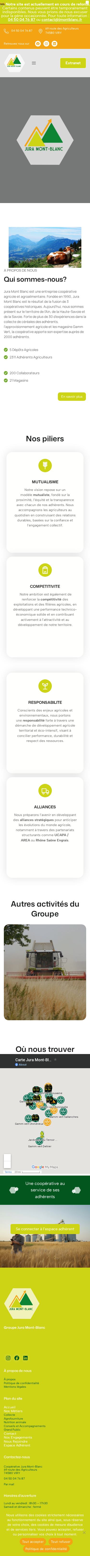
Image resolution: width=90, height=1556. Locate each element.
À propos (10, 1379)
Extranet (73, 63)
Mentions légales (15, 1386)
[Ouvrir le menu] (34, 63)
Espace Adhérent (17, 1445)
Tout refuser (60, 1542)
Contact (10, 1434)
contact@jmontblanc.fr (62, 19)
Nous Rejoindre (16, 1441)
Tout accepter (33, 1542)
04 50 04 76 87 (21, 19)
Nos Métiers (13, 1411)
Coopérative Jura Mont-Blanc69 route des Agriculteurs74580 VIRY (23, 1469)
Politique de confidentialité (21, 1383)
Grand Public (12, 1429)
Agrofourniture (13, 1418)
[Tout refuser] (84, 1532)
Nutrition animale (15, 1422)
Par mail (9, 1484)
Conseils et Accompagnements (25, 1426)
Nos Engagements (18, 1437)
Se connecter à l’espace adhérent (45, 1229)
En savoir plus (72, 397)
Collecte (9, 1414)
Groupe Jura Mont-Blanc (24, 1327)
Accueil (9, 1407)
